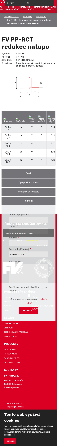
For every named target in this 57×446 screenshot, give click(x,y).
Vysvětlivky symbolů (28, 191)
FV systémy (4, 8)
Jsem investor (10, 336)
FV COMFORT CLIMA (12, 362)
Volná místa (51, 8)
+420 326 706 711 (14, 404)
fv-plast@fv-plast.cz (15, 407)
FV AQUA (41, 16)
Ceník (28, 173)
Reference (38, 7)
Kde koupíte (30, 8)
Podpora (22, 7)
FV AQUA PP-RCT (11, 350)
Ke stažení (15, 8)
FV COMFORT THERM (12, 358)
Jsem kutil (8, 328)
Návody (7, 306)
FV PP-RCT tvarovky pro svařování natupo (29, 20)
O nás (9, 8)
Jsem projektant (11, 324)
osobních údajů (32, 240)
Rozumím (10, 441)
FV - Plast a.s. (11, 16)
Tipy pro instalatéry (28, 182)
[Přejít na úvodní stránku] (2, 1)
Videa (45, 7)
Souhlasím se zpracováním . (22, 240)
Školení (7, 302)
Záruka (35, 297)
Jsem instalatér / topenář (16, 332)
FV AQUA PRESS (10, 354)
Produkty (27, 16)
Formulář (28, 200)
